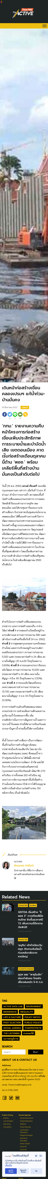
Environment (33, 1006)
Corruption (7, 1127)
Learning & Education (24, 1131)
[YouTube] (17, 1097)
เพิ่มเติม (8, 1165)
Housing (23, 1149)
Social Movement (26, 1118)
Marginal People (26, 1135)
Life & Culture (12, 1017)
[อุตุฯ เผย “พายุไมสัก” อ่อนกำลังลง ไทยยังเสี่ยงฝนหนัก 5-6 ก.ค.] (8, 971)
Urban (25, 408)
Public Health (25, 1144)
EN (36, 1156)
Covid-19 (23, 1146)
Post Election (12, 1022)
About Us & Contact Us (19, 1059)
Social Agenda (12, 1028)
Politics (6, 1118)
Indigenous (10, 1011)
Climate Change (26, 969)
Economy (7, 1124)
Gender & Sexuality (23, 1139)
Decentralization (26, 1121)
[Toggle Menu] (44, 25)
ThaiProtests (33, 1028)
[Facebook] (4, 416)
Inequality (26, 1011)
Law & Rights (8, 1121)
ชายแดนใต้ (28, 1033)
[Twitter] (11, 1097)
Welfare (23, 1124)
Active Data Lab (12, 1006)
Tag (4, 1001)
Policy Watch (33, 1017)
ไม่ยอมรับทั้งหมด (23, 1171)
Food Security (25, 1127)
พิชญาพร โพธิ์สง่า (24, 865)
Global (33, 905)
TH (40, 1156)
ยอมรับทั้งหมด (11, 1171)
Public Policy (32, 1022)
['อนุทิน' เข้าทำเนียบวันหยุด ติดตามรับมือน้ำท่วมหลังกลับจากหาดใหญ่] (8, 941)
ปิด (36, 1171)
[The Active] (23, 13)
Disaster (23, 905)
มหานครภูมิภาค (10, 1038)
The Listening (11, 1033)
